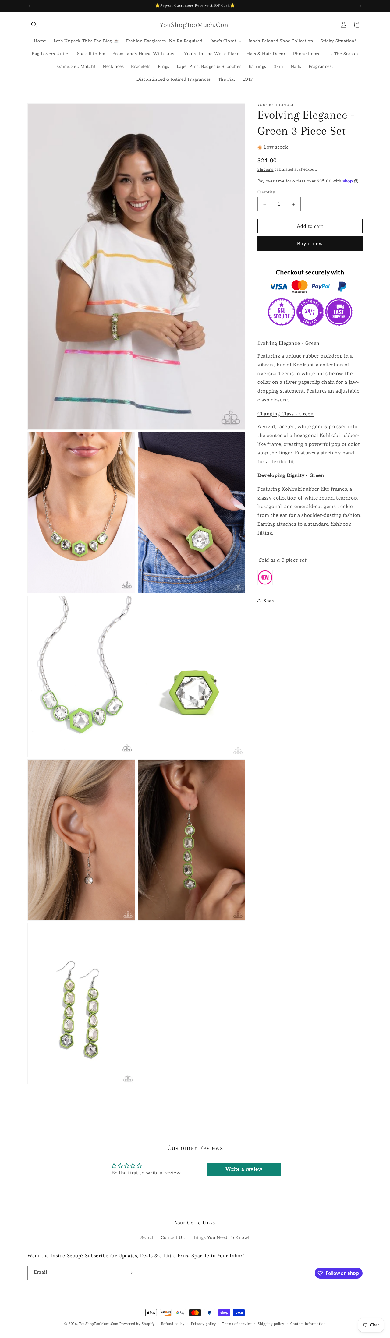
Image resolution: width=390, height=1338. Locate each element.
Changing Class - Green (285, 414)
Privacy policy (203, 1324)
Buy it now (310, 243)
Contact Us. (173, 1237)
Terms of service (237, 1324)
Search (147, 1237)
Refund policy (173, 1324)
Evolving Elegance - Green (288, 343)
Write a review (243, 1169)
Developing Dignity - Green (290, 475)
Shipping (265, 169)
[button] (34, 24)
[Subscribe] (130, 1273)
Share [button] (270, 600)
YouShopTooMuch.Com (99, 1324)
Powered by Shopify (137, 1324)
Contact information (308, 1324)
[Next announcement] (360, 6)
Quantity (266, 192)
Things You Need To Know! (221, 1237)
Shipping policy (271, 1324)
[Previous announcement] (29, 6)
